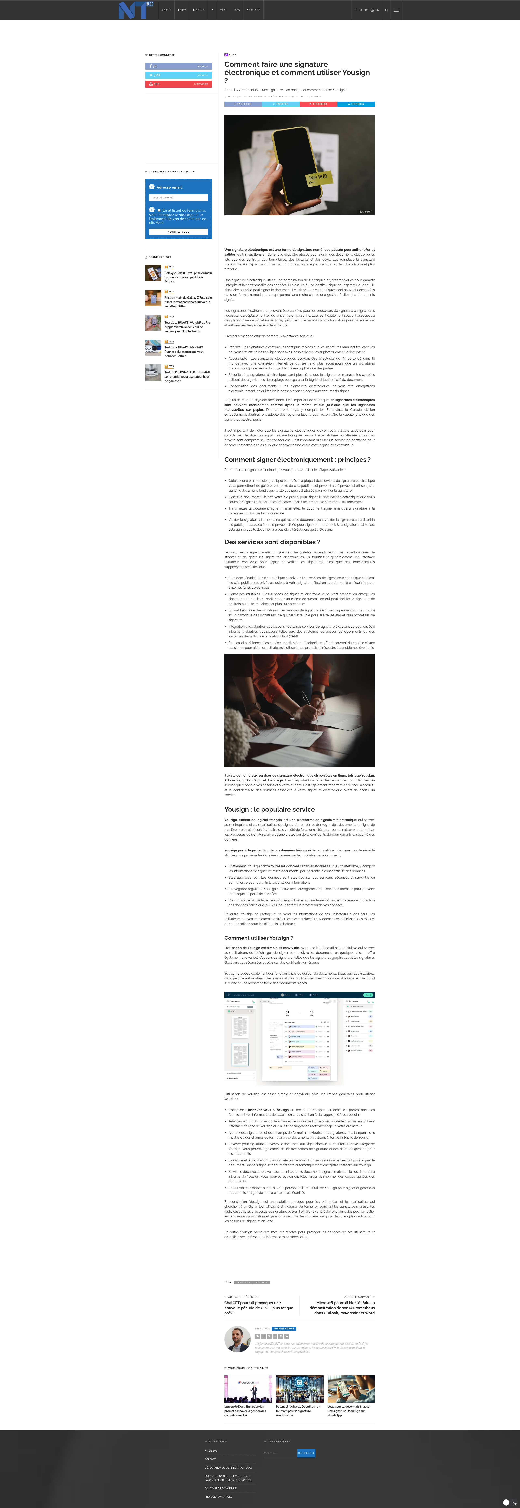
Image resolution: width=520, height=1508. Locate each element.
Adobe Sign (233, 780)
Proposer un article (218, 1496)
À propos (211, 1451)
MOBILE (199, 10)
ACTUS (166, 10)
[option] (248, 1396)
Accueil (230, 90)
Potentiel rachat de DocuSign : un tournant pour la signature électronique (298, 1411)
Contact (210, 1459)
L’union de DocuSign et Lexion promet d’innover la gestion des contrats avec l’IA (245, 1411)
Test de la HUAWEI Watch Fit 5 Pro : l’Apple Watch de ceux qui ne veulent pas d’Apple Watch (188, 327)
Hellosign (275, 780)
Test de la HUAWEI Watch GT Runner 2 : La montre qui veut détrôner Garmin (184, 352)
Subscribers (201, 83)
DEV (237, 10)
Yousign (316, 97)
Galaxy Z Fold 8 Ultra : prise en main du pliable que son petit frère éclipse (188, 277)
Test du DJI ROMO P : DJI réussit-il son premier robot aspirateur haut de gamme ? (187, 377)
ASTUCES (253, 10)
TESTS (182, 10)
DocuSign (302, 97)
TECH (224, 10)
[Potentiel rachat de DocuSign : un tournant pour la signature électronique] (300, 1389)
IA (212, 10)
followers (203, 66)
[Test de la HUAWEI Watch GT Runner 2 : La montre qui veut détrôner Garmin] (153, 347)
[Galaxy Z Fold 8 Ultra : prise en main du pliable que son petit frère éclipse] (153, 273)
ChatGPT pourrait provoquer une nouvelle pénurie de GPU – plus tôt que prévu (258, 1308)
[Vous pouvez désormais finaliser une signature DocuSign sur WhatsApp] (351, 1389)
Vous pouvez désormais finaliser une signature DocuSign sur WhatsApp (349, 1411)
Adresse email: (170, 187)
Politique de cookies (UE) (221, 1488)
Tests (169, 267)
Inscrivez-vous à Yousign (268, 1110)
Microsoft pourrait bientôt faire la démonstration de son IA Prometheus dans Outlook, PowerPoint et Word (342, 1308)
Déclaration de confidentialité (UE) (228, 1467)
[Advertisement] (78, 33)
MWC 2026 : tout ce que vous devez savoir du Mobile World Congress (228, 1478)
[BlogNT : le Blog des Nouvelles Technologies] (136, 10)
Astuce (230, 54)
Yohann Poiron (252, 97)
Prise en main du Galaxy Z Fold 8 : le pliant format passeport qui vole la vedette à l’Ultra (188, 302)
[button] (510, 1502)
